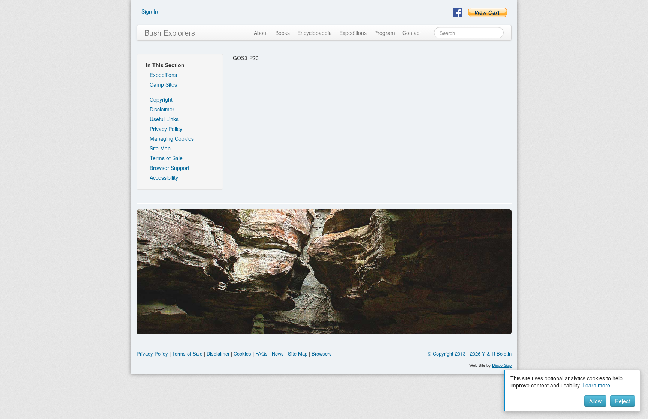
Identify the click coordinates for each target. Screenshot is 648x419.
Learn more (596, 385)
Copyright (161, 99)
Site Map (160, 148)
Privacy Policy (166, 128)
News (278, 353)
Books (282, 32)
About (261, 32)
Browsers (322, 353)
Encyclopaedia (314, 32)
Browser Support (169, 167)
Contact (411, 32)
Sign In (149, 11)
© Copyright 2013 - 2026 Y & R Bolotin (470, 353)
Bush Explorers (169, 32)
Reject (622, 401)
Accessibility (164, 177)
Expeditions (353, 32)
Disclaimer (162, 109)
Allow (595, 401)
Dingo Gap (502, 365)
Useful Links (164, 119)
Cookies (242, 353)
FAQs (261, 353)
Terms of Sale (166, 158)
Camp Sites (163, 84)
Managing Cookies (172, 138)
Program (384, 32)
